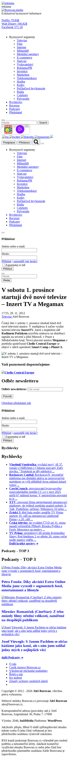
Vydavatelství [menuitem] (25, 64)
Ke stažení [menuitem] (15, 677)
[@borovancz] (15, 137)
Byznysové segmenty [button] (22, 37)
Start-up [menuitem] (21, 61)
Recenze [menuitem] (14, 105)
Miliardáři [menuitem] (23, 50)
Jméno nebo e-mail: (13, 246)
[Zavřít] (3, 232)
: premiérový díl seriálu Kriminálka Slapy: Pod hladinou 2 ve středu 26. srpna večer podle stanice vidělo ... (38, 536)
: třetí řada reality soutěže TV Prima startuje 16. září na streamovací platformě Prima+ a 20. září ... (36, 516)
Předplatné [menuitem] (15, 112)
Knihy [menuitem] (21, 85)
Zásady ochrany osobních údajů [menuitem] (28, 681)
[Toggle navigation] (42, 143)
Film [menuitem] (19, 43)
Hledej (6, 280)
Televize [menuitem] (22, 40)
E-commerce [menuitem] (24, 57)
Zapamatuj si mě (15, 265)
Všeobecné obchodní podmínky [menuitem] (28, 670)
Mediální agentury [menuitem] (28, 54)
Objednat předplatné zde (16, 403)
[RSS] (5, 137)
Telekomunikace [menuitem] (27, 78)
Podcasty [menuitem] (14, 109)
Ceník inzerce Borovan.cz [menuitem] (25, 667)
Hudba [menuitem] (21, 81)
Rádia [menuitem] (20, 91)
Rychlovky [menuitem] (15, 102)
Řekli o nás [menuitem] (16, 674)
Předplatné (9, 142)
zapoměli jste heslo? (25, 261)
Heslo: (5, 253)
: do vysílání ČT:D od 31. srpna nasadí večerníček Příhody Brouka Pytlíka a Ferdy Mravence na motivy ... (37, 526)
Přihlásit (6, 261)
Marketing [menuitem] (23, 74)
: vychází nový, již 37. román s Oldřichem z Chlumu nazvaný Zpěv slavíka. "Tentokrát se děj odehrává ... (36, 468)
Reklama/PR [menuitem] (24, 67)
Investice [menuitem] (22, 71)
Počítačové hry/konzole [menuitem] (31, 88)
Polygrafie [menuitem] (23, 98)
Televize (7, 316)
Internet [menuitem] (21, 47)
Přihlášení (24, 142)
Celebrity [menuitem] (22, 95)
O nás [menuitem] (12, 664)
